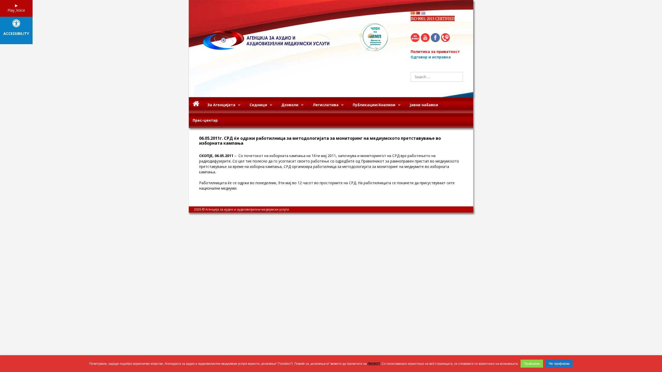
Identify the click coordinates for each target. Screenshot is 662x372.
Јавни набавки (424, 104)
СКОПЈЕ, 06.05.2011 (216, 155)
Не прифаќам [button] (559, 364)
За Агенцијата (221, 104)
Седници (258, 104)
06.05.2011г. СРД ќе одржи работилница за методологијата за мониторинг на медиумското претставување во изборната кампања (320, 141)
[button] (240, 105)
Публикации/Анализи (374, 104)
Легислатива (325, 104)
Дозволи (289, 104)
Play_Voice (16, 10)
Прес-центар (205, 120)
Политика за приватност (435, 51)
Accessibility (16, 34)
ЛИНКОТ (373, 364)
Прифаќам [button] (532, 364)
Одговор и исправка (431, 57)
